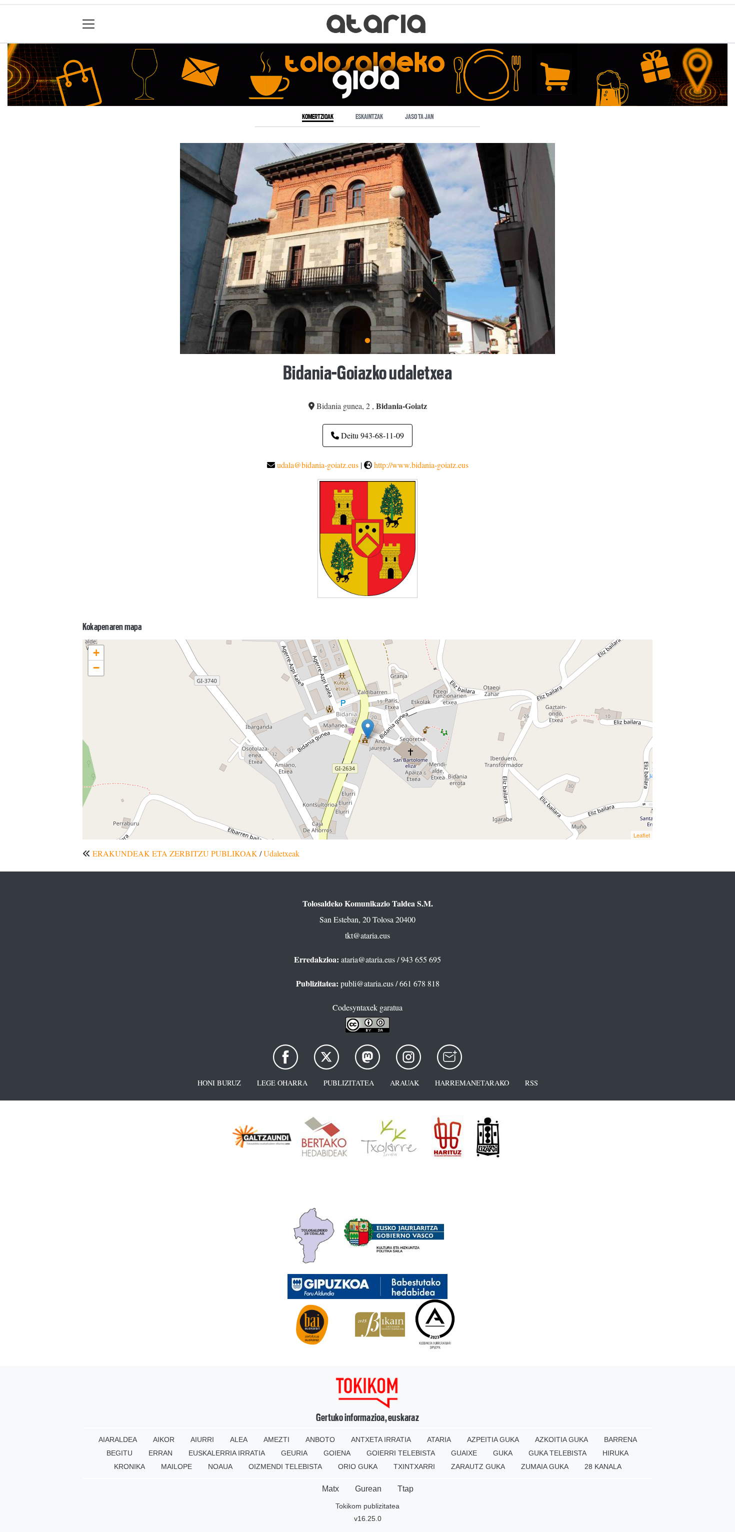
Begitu (119, 1453)
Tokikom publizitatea (368, 1506)
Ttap (406, 1488)
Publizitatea (349, 1083)
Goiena (337, 1453)
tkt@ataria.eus (367, 935)
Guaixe (464, 1453)
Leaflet (642, 835)
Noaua (220, 1466)
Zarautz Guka (478, 1466)
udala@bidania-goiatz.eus (317, 465)
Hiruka (615, 1453)
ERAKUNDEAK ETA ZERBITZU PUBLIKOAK (175, 853)
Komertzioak (318, 116)
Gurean (368, 1488)
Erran (160, 1453)
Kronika (129, 1466)
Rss (531, 1083)
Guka (502, 1453)
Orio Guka (358, 1466)
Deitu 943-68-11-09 (371, 435)
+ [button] (96, 652)
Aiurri (202, 1440)
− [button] (96, 668)
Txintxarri (414, 1466)
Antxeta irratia (381, 1440)
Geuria (294, 1453)
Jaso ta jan (419, 116)
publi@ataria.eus (367, 983)
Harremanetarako (472, 1083)
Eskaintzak (369, 116)
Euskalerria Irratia (226, 1453)
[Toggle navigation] (89, 23)
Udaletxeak (282, 853)
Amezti (277, 1440)
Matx (330, 1488)
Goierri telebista (400, 1453)
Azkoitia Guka (561, 1440)
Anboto (320, 1440)
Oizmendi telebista (285, 1466)
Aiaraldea (117, 1440)
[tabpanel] (367, 248)
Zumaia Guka (544, 1466)
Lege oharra (282, 1083)
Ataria (439, 1440)
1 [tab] (367, 341)
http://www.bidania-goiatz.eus (421, 465)
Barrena (620, 1440)
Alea (239, 1440)
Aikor (163, 1440)
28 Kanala (603, 1466)
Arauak (404, 1083)
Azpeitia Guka (493, 1440)
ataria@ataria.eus (368, 959)
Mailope (176, 1466)
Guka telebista (557, 1453)
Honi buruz (219, 1083)
